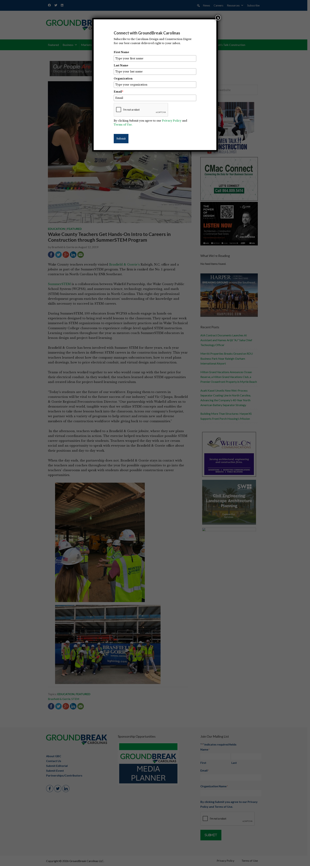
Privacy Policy (171, 120)
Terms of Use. (123, 124)
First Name (121, 52)
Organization (123, 78)
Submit (121, 138)
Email (118, 91)
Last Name (121, 65)
